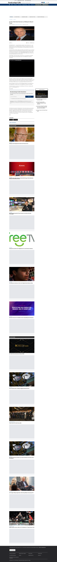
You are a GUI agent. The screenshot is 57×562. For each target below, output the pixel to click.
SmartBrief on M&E (24, 16)
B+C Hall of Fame (17, 16)
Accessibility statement (12, 555)
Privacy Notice (12, 101)
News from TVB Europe (41, 16)
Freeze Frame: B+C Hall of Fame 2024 (42, 110)
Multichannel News (28, 0)
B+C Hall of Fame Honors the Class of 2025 (41, 96)
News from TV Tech (32, 16)
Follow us (28, 42)
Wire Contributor (12, 24)
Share (11, 42)
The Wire (14, 19)
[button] (47, 2)
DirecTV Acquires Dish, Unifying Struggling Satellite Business (41, 103)
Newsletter (32, 42)
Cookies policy (40, 553)
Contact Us (39, 555)
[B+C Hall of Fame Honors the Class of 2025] (41, 94)
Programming (24, 4)
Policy (29, 4)
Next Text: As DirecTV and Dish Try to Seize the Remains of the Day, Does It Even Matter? (42, 107)
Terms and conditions (12, 553)
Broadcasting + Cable (21, 0)
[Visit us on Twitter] (42, 2)
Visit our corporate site (42, 547)
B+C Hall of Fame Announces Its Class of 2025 (41, 99)
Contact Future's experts (22, 553)
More (32, 4)
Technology (10, 19)
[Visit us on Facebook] (41, 2)
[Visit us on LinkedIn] (44, 2)
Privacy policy (30, 553)
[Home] (9, 5)
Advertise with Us (30, 555)
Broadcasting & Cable (18, 24)
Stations (15, 4)
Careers (20, 555)
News (12, 4)
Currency (19, 4)
